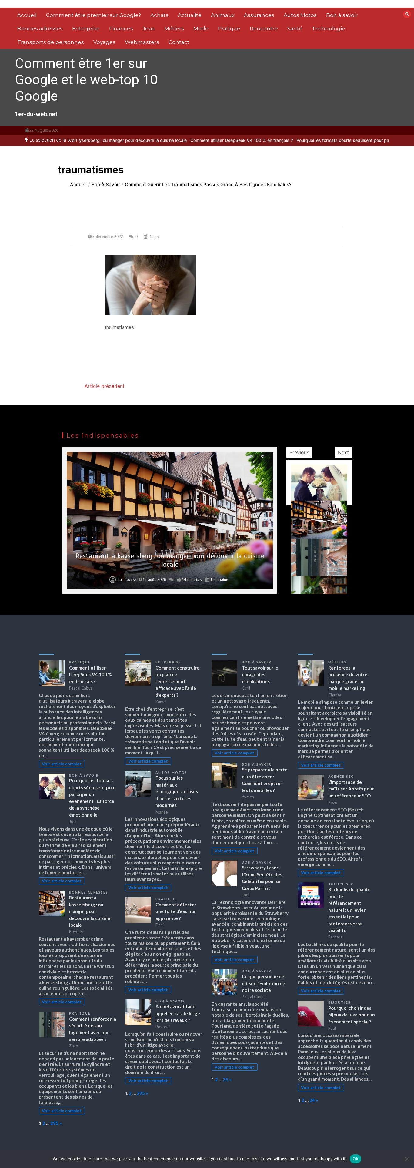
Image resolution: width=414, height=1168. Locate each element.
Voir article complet (62, 763)
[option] (201, 140)
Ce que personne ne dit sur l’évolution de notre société (263, 983)
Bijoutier (339, 1002)
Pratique (229, 28)
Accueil (27, 15)
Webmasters (142, 42)
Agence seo (341, 776)
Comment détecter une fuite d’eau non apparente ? (176, 911)
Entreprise (86, 28)
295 (54, 1123)
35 (226, 1079)
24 (312, 1100)
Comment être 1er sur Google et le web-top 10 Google (86, 79)
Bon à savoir (342, 15)
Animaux (223, 15)
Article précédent (105, 386)
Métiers (174, 28)
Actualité (190, 15)
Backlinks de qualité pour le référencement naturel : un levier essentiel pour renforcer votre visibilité (349, 910)
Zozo (132, 579)
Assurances (259, 15)
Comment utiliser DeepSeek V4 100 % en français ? (201, 140)
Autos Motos (300, 15)
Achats (159, 15)
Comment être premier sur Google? (93, 15)
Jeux (148, 28)
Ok (355, 1158)
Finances (121, 28)
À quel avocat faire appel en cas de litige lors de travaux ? (177, 1013)
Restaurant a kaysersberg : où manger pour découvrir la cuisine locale (89, 911)
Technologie (328, 28)
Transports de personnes (50, 42)
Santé (294, 28)
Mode (201, 28)
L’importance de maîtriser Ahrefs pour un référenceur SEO (351, 788)
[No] (406, 1159)
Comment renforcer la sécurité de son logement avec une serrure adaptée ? (169, 560)
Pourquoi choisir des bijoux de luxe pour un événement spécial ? (351, 1014)
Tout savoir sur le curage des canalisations (260, 674)
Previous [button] (299, 452)
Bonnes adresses (40, 28)
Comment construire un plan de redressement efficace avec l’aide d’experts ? (177, 681)
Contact (179, 42)
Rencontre (264, 28)
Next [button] (343, 452)
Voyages (104, 42)
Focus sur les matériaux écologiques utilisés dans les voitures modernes (176, 791)
